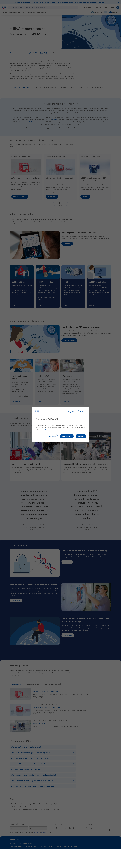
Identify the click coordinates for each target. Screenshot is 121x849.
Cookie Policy (49, 430)
